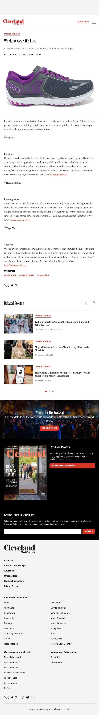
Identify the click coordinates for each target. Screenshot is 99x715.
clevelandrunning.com (20, 220)
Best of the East (11, 662)
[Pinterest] (27, 697)
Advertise (9, 570)
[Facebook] (12, 697)
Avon (6, 602)
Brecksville (9, 618)
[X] (17, 697)
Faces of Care (10, 678)
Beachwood (9, 613)
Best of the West (12, 667)
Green (7, 638)
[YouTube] (33, 697)
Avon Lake (9, 607)
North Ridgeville (58, 623)
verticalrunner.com (58, 174)
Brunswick (9, 628)
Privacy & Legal (11, 586)
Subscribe (83, 22)
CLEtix (7, 688)
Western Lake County (61, 644)
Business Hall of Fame (14, 672)
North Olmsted (58, 618)
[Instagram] (22, 697)
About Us (8, 560)
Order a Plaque (11, 576)
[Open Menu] (94, 22)
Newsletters (56, 662)
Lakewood (55, 602)
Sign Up (89, 531)
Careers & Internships (15, 565)
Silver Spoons (10, 683)
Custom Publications (14, 581)
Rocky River (56, 628)
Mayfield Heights (59, 607)
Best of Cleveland (12, 657)
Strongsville (56, 638)
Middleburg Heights (60, 613)
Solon (53, 633)
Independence (11, 644)
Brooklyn (8, 623)
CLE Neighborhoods (13, 633)
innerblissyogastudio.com (15, 265)
